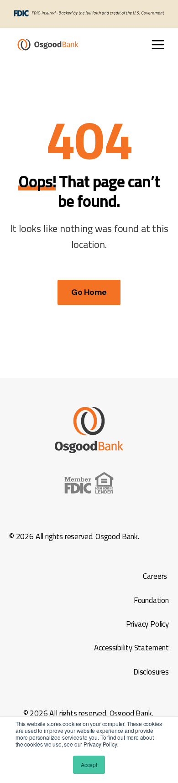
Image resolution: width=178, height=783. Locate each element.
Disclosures (150, 672)
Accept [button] (89, 764)
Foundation (151, 600)
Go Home (88, 292)
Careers (155, 576)
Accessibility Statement (130, 648)
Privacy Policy (147, 624)
